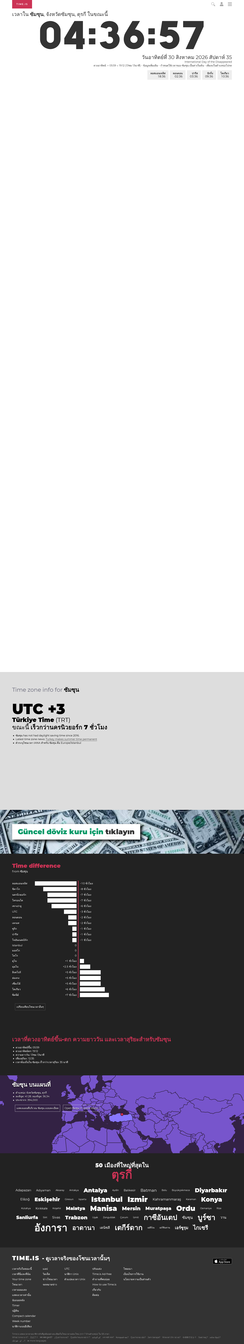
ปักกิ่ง (209, 75)
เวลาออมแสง (19, 1289)
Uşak (95, 1217)
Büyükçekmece (181, 1190)
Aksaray (60, 1190)
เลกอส (15, 923)
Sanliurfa (27, 1217)
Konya (211, 1199)
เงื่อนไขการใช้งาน (133, 1274)
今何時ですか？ (189, 1337)
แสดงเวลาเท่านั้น (21, 1295)
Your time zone (21, 1279)
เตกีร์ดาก (128, 1227)
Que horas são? (138, 1337)
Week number (21, 1321)
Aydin (115, 1190)
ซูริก (14, 928)
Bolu (164, 1190)
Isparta (82, 1199)
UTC (14, 911)
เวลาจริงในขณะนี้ (22, 1268)
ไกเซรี (200, 1227)
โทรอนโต (17, 900)
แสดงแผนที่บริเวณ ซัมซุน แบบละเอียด (38, 1108)
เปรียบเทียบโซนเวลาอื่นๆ (30, 1006)
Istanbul (17, 945)
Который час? (122, 1337)
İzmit (136, 1217)
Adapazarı (23, 1190)
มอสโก (16, 950)
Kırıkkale (42, 1208)
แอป (45, 1268)
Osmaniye (206, 1208)
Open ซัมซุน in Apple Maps (81, 1108)
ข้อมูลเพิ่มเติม (150, 65)
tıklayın (120, 831)
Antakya (74, 1190)
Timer (15, 1305)
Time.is (22, 4)
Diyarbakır (211, 1190)
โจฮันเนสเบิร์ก (20, 940)
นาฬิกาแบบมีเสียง (22, 1326)
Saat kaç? (203, 1337)
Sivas (56, 1217)
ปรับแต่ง (97, 1268)
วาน (223, 1217)
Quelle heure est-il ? (80, 1337)
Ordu (185, 1208)
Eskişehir (47, 1199)
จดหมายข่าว (50, 1284)
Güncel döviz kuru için (60, 831)
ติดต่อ (95, 1295)
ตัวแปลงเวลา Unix (74, 1279)
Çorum (124, 1217)
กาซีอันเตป (160, 1217)
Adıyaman (43, 1190)
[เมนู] (230, 4)
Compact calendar (24, 1316)
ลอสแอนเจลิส (157, 75)
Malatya (75, 1208)
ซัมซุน (187, 1217)
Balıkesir (130, 1190)
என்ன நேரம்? (215, 1337)
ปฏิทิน (15, 1310)
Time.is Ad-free (102, 1274)
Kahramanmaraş (167, 1199)
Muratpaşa (158, 1208)
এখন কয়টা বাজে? (108, 1337)
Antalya (95, 1190)
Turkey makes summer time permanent (71, 739)
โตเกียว (224, 75)
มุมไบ (15, 966)
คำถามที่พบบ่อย (101, 1279)
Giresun (69, 1199)
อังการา (50, 1228)
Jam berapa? (154, 1337)
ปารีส (194, 75)
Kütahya (26, 1208)
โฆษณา (127, 1268)
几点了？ (34, 1337)
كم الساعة (96, 1337)
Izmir (138, 1199)
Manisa (103, 1208)
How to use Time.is (104, 1284)
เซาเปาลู (16, 906)
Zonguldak (109, 1217)
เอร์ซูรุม (181, 1227)
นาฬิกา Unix (71, 1274)
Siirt (45, 1217)
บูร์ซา (206, 1217)
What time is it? (20, 1337)
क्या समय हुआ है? (46, 1337)
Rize (219, 1208)
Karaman (191, 1199)
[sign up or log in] (221, 5)
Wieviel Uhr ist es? (171, 1337)
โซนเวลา (17, 1284)
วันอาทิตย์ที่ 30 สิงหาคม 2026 (187, 57)
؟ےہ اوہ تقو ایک (18, 1340)
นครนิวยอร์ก (19, 894)
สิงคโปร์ (16, 972)
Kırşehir (57, 1208)
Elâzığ (25, 1199)
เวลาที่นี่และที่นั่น (21, 1274)
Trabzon (76, 1217)
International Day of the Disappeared (208, 61)
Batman (148, 1190)
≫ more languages (36, 1340)
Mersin (131, 1208)
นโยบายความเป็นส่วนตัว (137, 1279)
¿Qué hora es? (61, 1337)
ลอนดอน (178, 75)
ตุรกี (122, 1174)
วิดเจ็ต (46, 1274)
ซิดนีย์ (15, 995)
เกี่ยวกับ (96, 1289)
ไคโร (15, 955)
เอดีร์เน (150, 1227)
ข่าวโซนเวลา (50, 1279)
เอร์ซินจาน (164, 1227)
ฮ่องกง (15, 978)
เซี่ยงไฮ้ (16, 983)
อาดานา (83, 1227)
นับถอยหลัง (18, 1300)
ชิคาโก (16, 889)
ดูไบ (14, 961)
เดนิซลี (105, 1228)
